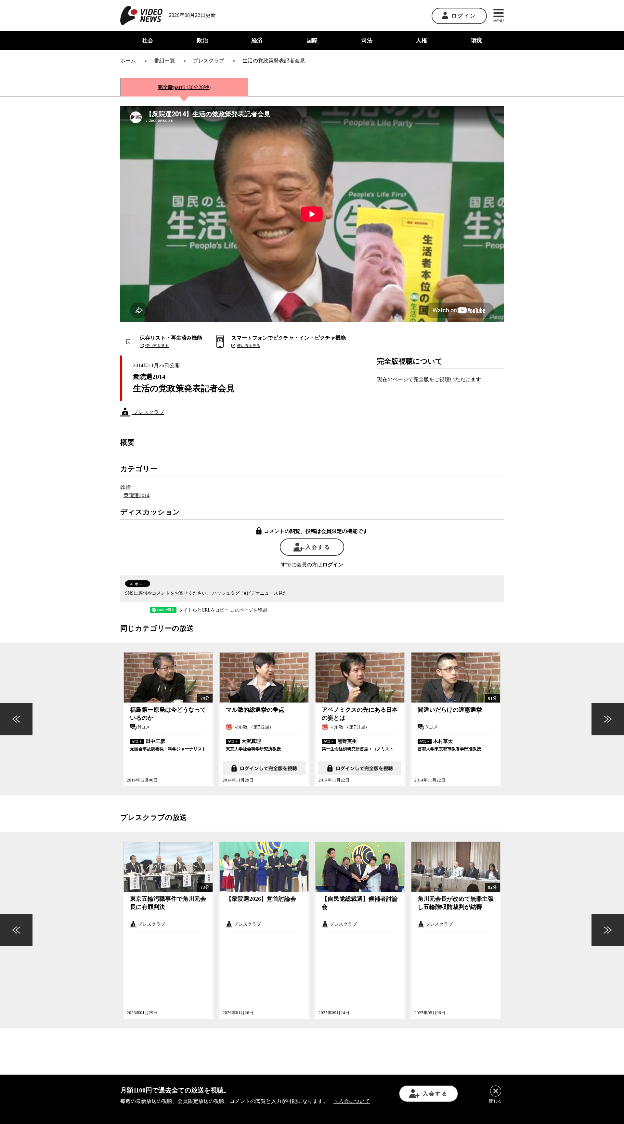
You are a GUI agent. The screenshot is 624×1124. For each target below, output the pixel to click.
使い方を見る (157, 345)
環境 (476, 40)
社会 (147, 40)
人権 (421, 40)
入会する (318, 547)
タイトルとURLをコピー (204, 610)
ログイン (463, 16)
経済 (257, 40)
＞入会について (351, 1101)
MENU (498, 21)
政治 (202, 40)
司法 (366, 40)
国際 (312, 40)
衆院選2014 (137, 495)
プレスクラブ (148, 412)
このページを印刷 (248, 610)
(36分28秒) (184, 87)
